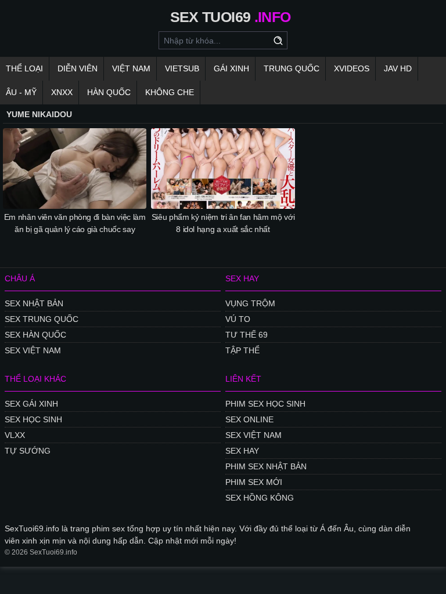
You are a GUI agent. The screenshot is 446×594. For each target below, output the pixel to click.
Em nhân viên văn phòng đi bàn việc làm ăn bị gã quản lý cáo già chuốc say (75, 223)
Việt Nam (131, 68)
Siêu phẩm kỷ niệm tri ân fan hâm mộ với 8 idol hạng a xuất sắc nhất (223, 223)
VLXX (15, 435)
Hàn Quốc (109, 92)
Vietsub (182, 68)
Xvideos (351, 68)
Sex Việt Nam (33, 350)
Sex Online (249, 419)
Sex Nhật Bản (34, 303)
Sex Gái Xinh (31, 403)
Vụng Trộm (250, 303)
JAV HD (398, 68)
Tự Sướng (28, 450)
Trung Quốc (291, 68)
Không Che (169, 92)
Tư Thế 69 (246, 334)
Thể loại (24, 68)
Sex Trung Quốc (41, 319)
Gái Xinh (231, 68)
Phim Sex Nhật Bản (266, 466)
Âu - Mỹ (21, 92)
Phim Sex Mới (253, 482)
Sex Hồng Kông (259, 497)
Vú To (237, 319)
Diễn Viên (77, 68)
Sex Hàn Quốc (35, 334)
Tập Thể (242, 350)
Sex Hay (242, 450)
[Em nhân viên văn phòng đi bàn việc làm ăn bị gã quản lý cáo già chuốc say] (74, 168)
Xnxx (62, 92)
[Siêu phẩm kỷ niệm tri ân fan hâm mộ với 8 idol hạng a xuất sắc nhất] (222, 168)
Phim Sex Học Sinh (265, 403)
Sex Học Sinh (33, 419)
